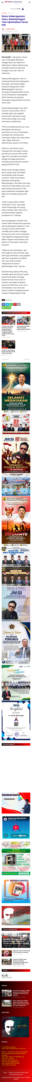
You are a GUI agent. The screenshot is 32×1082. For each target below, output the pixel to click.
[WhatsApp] (11, 304)
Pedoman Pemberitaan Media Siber (18, 1072)
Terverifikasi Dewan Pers (16, 1074)
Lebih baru (6, 359)
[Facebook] (3, 304)
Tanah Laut (11, 13)
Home (5, 1072)
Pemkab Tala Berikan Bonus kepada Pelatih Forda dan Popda (8, 351)
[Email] (18, 304)
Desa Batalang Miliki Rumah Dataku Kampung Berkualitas (23, 327)
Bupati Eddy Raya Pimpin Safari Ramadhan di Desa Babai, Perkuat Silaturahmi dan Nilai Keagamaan (21, 1003)
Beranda (4, 13)
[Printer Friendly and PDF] (6, 307)
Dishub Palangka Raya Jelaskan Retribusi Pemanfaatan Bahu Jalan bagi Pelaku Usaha (20, 962)
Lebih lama (26, 359)
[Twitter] (7, 304)
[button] (2, 2)
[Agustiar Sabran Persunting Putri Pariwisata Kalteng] (7, 953)
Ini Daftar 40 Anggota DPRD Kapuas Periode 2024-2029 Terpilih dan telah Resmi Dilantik (21, 993)
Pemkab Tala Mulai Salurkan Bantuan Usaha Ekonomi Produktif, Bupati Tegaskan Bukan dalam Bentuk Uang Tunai (8, 330)
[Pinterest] (15, 304)
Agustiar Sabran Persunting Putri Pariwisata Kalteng (21, 951)
